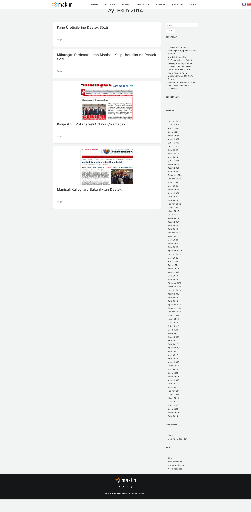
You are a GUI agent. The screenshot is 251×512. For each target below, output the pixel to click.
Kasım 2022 (173, 193)
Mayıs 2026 (173, 125)
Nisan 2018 (173, 319)
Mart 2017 (173, 355)
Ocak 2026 (173, 132)
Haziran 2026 (174, 121)
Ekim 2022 (173, 197)
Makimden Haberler (177, 439)
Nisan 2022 (173, 211)
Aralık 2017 (173, 333)
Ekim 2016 (173, 358)
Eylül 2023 (173, 171)
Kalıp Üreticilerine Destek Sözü (82, 27)
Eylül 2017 (173, 344)
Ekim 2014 (173, 416)
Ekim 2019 (173, 276)
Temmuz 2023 (175, 175)
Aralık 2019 (173, 268)
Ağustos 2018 (175, 304)
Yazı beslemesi (175, 461)
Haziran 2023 (174, 179)
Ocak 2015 (173, 409)
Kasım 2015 (173, 380)
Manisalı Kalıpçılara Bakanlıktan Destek (89, 189)
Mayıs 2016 (173, 362)
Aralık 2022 (173, 189)
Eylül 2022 (173, 200)
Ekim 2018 (173, 297)
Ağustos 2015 (175, 387)
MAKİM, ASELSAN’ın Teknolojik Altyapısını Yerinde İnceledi (182, 51)
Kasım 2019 (173, 272)
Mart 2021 (173, 240)
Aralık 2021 (173, 218)
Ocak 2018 (173, 330)
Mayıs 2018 (173, 315)
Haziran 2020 (174, 254)
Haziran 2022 (174, 204)
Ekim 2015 (173, 384)
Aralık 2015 (173, 376)
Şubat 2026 (173, 128)
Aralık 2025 (173, 135)
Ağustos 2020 (175, 251)
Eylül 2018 (173, 301)
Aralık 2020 (173, 243)
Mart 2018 (173, 322)
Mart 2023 (173, 186)
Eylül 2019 (173, 279)
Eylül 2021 (173, 229)
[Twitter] (123, 486)
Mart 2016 (173, 369)
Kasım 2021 (173, 222)
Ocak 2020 (173, 265)
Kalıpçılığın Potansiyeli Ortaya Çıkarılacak (91, 124)
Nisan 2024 (173, 153)
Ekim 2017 (173, 340)
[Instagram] (127, 486)
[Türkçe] (249, 4)
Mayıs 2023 (173, 182)
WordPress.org (175, 469)
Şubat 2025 (173, 143)
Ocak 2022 (173, 215)
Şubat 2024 (173, 161)
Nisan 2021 (173, 236)
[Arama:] (182, 25)
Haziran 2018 (174, 312)
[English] (244, 4)
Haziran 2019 (174, 290)
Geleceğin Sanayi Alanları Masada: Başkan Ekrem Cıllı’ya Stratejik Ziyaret (180, 67)
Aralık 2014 (173, 412)
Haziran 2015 (174, 391)
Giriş (170, 458)
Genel (170, 435)
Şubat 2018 (173, 326)
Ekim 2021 (173, 225)
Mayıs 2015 (173, 394)
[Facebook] (119, 486)
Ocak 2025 (173, 146)
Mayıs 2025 (173, 139)
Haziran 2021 (174, 232)
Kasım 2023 (173, 168)
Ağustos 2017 (174, 348)
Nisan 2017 (173, 351)
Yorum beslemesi (176, 465)
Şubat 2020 (173, 261)
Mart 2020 (173, 258)
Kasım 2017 (173, 337)
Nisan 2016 (173, 366)
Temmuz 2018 (174, 308)
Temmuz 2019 (174, 286)
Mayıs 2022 (173, 207)
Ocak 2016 (173, 373)
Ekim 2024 (173, 150)
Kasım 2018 (173, 294)
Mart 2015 (173, 402)
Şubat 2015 (173, 405)
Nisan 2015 (173, 398)
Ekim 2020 (173, 247)
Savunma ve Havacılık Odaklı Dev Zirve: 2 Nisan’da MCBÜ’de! (182, 85)
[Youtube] (131, 486)
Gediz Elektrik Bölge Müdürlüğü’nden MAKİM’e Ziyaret (180, 76)
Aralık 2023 (173, 164)
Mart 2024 (173, 157)
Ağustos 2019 (175, 283)
